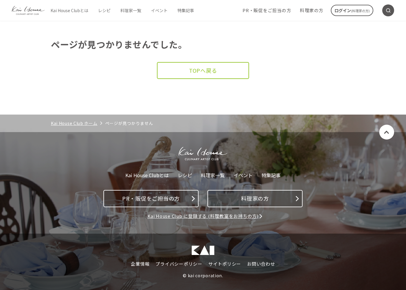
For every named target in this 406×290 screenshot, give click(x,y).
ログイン (352, 10)
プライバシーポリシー (178, 264)
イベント (159, 10)
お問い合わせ (261, 264)
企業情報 (140, 264)
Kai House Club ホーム (74, 123)
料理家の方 (311, 10)
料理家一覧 (130, 10)
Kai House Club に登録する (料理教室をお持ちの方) (203, 216)
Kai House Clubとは (69, 10)
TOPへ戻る (203, 70)
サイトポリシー (224, 264)
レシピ (104, 10)
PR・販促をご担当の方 (267, 10)
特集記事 (185, 10)
